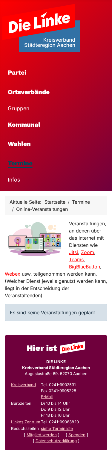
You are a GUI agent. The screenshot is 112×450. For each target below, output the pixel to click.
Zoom (87, 252)
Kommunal (24, 124)
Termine (20, 163)
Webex (12, 274)
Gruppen (18, 108)
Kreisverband (23, 384)
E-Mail (47, 396)
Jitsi (73, 252)
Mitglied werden (42, 434)
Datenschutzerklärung (56, 440)
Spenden (76, 434)
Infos (14, 179)
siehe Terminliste (57, 428)
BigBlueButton (84, 267)
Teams (76, 259)
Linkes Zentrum (25, 421)
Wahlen (19, 143)
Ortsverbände (29, 92)
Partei (17, 72)
